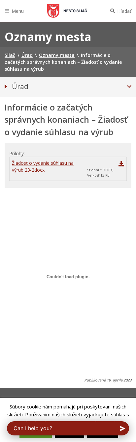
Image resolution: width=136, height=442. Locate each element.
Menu (18, 11)
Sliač (67, 10)
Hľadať (124, 11)
